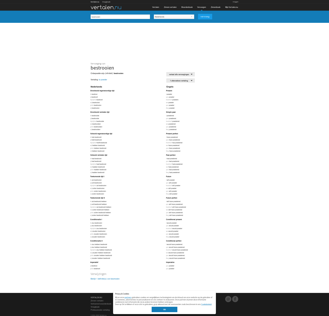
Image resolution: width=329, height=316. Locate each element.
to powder (103, 79)
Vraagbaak (106, 2)
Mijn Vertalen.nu (231, 7)
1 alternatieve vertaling (179, 80)
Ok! (164, 309)
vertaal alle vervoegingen (179, 74)
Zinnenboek (215, 7)
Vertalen (155, 7)
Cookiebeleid (206, 304)
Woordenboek (187, 7)
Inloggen (235, 2)
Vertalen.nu (95, 2)
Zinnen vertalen (170, 7)
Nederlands (159, 16)
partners (128, 297)
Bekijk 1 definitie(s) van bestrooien (105, 278)
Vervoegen (201, 7)
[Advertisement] (164, 42)
